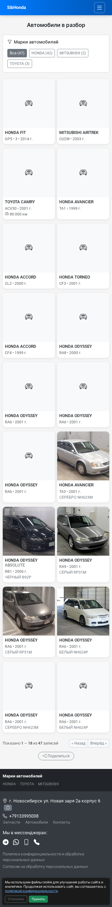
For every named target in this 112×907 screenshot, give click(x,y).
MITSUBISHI (48, 784)
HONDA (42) (42, 53)
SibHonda (16, 7)
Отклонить (16, 899)
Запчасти (11, 822)
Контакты (61, 822)
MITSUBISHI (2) (73, 53)
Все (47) (17, 53)
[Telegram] (6, 842)
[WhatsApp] (16, 842)
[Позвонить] (37, 842)
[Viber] (26, 842)
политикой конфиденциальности (31, 891)
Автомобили (36, 822)
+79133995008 (24, 816)
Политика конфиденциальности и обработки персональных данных (43, 857)
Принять (38, 899)
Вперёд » (98, 743)
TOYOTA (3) (20, 63)
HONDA (9, 784)
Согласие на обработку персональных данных (45, 866)
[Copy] (8, 808)
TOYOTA (27, 784)
